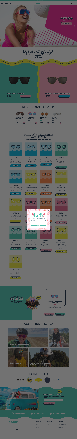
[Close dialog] (48, 210)
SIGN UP (38, 225)
